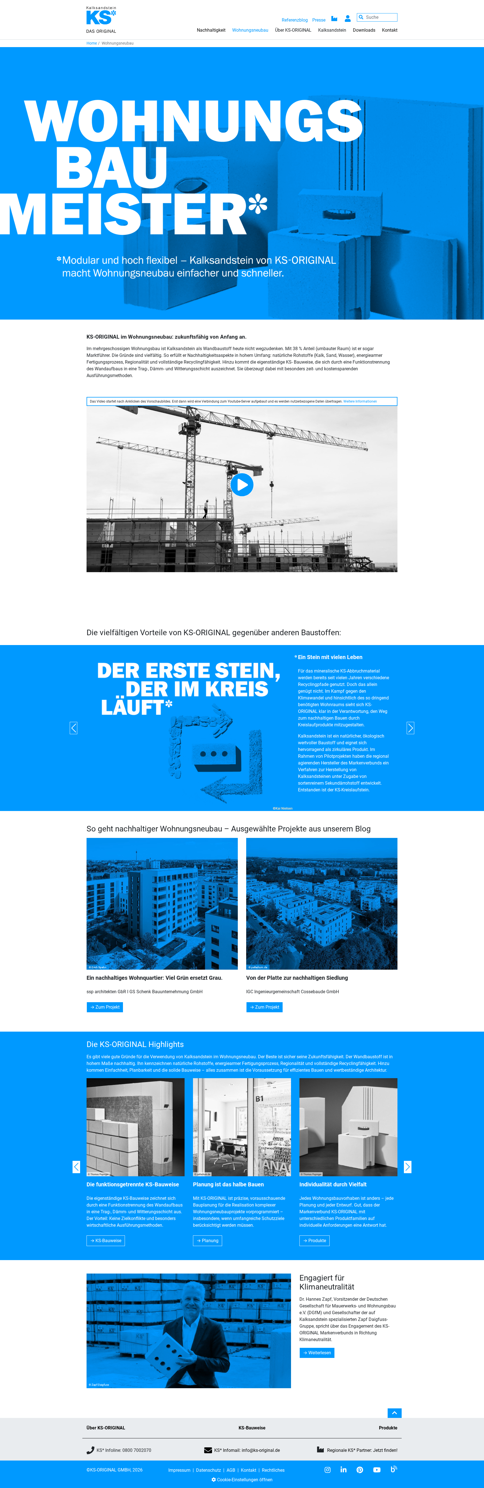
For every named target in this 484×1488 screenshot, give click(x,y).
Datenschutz (208, 1470)
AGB (231, 1470)
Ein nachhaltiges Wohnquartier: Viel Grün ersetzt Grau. (155, 977)
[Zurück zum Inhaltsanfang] (395, 1415)
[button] (73, 728)
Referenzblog (295, 20)
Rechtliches (273, 1470)
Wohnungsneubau (250, 30)
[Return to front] (101, 19)
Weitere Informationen (360, 401)
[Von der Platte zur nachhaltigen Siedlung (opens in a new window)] (321, 904)
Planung (210, 1240)
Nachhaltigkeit (211, 30)
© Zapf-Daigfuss (99, 1385)
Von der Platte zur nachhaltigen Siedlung (297, 977)
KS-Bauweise (108, 1240)
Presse (318, 20)
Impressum (179, 1470)
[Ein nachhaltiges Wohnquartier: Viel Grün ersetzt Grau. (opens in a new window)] (162, 904)
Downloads (364, 30)
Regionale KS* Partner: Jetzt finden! (362, 1450)
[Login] (347, 17)
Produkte (317, 1240)
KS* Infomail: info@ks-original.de (247, 1450)
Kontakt (389, 30)
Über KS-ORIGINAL (106, 1428)
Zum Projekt (108, 1007)
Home (92, 43)
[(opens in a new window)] (330, 1470)
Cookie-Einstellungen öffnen (244, 1479)
